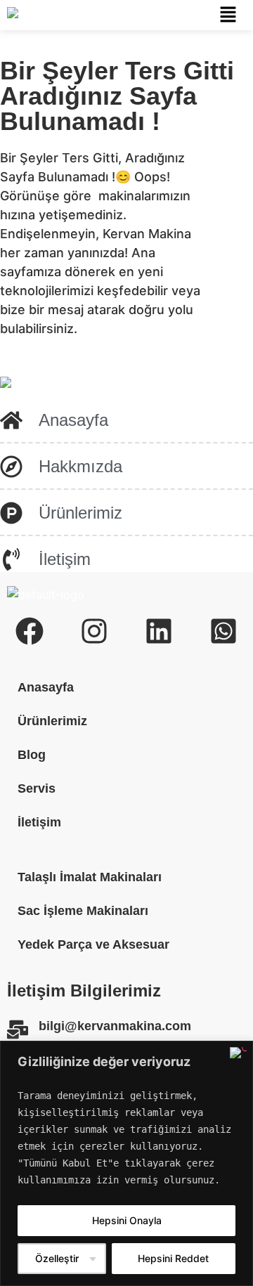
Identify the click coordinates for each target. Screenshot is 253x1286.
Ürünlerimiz (52, 721)
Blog (32, 755)
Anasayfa (46, 687)
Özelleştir (57, 1258)
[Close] (238, 1052)
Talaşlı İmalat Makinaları (90, 877)
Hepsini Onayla (127, 1220)
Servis (37, 788)
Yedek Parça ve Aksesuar (93, 944)
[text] (126, 1137)
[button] (228, 15)
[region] (126, 1163)
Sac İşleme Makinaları (83, 911)
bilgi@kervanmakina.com (115, 1026)
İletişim (39, 822)
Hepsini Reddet (173, 1258)
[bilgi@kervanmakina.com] (17, 1029)
